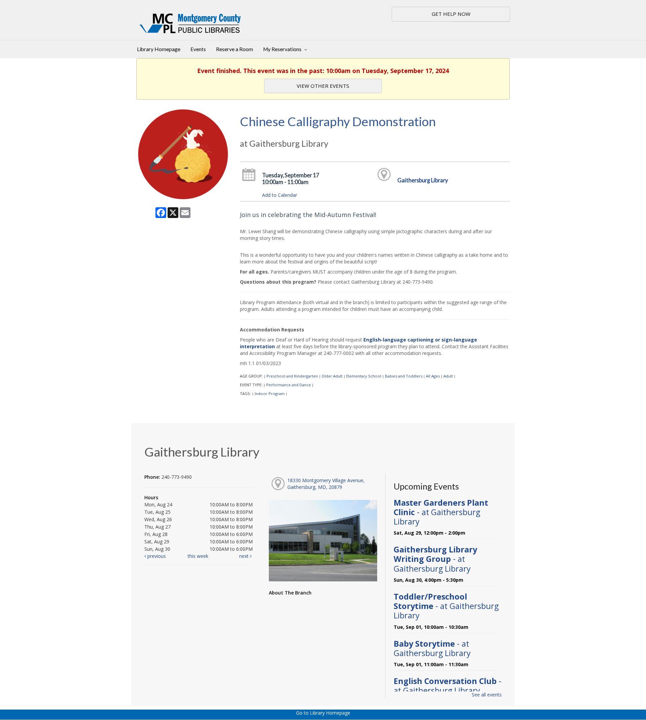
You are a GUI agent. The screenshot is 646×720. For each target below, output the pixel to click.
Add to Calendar (279, 195)
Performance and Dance (288, 384)
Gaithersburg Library (422, 180)
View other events (323, 85)
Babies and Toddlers (403, 376)
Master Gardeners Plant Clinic (441, 512)
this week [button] (198, 556)
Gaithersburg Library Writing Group (435, 559)
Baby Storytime (432, 648)
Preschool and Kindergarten (292, 376)
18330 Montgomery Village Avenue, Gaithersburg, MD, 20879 (326, 483)
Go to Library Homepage (323, 713)
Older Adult (332, 376)
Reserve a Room (234, 49)
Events (198, 49)
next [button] (244, 556)
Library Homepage (158, 49)
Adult (448, 376)
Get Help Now (451, 13)
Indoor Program (270, 393)
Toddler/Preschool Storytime (446, 606)
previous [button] (156, 556)
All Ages (433, 376)
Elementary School (363, 376)
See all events (487, 694)
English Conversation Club (447, 686)
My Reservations (282, 49)
